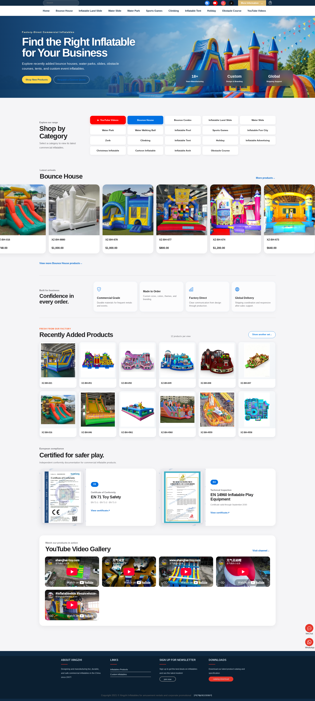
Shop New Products (37, 79)
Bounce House (64, 10)
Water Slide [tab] (258, 120)
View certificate (100, 510)
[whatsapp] (309, 642)
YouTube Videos (256, 10)
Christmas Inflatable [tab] (108, 150)
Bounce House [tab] (145, 120)
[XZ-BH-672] (278, 209)
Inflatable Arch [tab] (183, 150)
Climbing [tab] (145, 140)
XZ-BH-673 (208, 239)
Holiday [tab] (220, 140)
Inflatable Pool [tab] (183, 130)
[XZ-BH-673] (225, 209)
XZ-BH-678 (47, 239)
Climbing (173, 10)
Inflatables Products (119, 669)
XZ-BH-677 (101, 239)
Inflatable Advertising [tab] (258, 140)
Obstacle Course (231, 10)
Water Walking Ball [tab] (145, 130)
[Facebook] (207, 3)
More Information (252, 3)
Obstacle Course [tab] (220, 150)
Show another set (262, 334)
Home (46, 10)
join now (167, 679)
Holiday (211, 10)
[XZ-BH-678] (63, 209)
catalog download (221, 679)
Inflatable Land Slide (90, 10)
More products (265, 177)
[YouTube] (215, 3)
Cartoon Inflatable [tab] (145, 150)
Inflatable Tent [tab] (183, 140)
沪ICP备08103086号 (203, 695)
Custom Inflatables (118, 674)
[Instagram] (223, 3)
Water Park (133, 10)
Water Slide (114, 10)
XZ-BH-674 (154, 239)
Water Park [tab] (108, 130)
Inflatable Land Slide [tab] (220, 120)
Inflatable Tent (193, 10)
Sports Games (154, 10)
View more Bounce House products (61, 263)
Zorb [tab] (108, 140)
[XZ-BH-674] (171, 209)
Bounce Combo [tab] (182, 120)
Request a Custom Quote (71, 79)
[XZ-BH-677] (117, 209)
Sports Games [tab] (220, 130)
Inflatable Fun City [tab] (257, 130)
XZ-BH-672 (262, 239)
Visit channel (261, 550)
